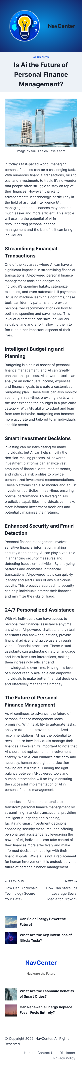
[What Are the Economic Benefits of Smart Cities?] (11, 994)
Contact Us (46, 1053)
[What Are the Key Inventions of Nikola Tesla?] (11, 938)
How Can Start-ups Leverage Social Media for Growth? (61, 890)
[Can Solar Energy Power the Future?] (11, 922)
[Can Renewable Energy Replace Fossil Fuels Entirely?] (11, 1010)
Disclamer (67, 1053)
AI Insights (41, 57)
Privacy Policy (64, 1058)
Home (28, 1053)
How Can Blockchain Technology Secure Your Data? (21, 890)
